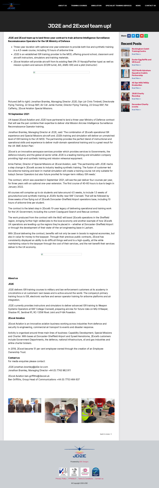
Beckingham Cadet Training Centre (140, 50)
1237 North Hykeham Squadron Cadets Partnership (141, 73)
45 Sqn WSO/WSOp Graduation (140, 84)
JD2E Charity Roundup (138, 94)
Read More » (136, 54)
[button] (129, 36)
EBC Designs (84, 462)
